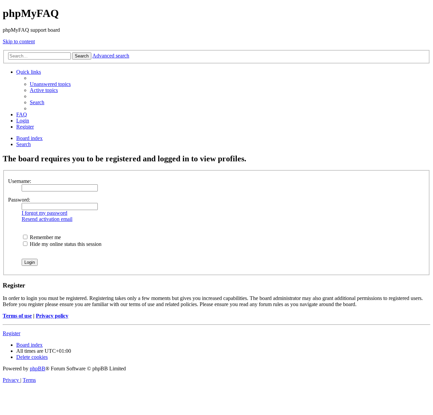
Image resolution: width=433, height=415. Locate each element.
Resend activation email (47, 219)
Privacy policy (52, 316)
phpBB (37, 368)
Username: (19, 181)
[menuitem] (50, 84)
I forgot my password (44, 213)
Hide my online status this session (64, 244)
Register (11, 333)
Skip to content (19, 41)
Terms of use (17, 316)
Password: (19, 200)
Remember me (44, 237)
